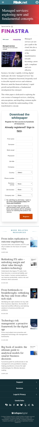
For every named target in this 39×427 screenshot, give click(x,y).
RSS (32, 405)
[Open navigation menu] (2, 2)
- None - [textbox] (19, 184)
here (19, 131)
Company (11, 167)
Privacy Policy (22, 201)
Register (26, 216)
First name (10, 139)
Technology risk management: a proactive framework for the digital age (14, 325)
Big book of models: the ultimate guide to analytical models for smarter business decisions (14, 352)
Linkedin (10, 405)
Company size (9, 195)
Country (11, 172)
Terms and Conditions (14, 203)
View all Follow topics (6, 405)
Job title (11, 161)
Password (11, 156)
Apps (25, 405)
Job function (10, 189)
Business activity (11, 184)
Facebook (14, 405)
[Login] (37, 2)
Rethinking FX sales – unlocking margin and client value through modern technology (13, 263)
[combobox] (24, 172)
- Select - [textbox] (20, 172)
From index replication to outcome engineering (14, 240)
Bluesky (21, 405)
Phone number (9, 178)
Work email (10, 150)
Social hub (29, 405)
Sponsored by (6, 26)
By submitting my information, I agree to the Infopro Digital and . (19, 201)
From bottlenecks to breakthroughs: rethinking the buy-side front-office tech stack (15, 294)
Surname (11, 144)
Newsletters (17, 405)
